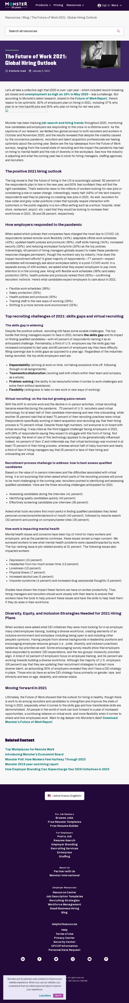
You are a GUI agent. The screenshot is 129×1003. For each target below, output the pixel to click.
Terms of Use (65, 933)
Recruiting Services (64, 848)
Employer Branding (64, 844)
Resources (74, 5)
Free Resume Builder (64, 825)
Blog (26, 17)
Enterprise (64, 852)
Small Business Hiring (64, 908)
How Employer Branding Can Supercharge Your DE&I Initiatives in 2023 (57, 769)
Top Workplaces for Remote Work (29, 749)
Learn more (45, 995)
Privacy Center (64, 937)
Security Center (64, 941)
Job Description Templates (64, 896)
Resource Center (64, 892)
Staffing (64, 856)
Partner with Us (64, 871)
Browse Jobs (64, 817)
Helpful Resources (64, 924)
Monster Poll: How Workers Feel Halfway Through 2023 (45, 759)
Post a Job (64, 836)
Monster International (65, 875)
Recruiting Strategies (64, 900)
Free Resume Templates (64, 821)
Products (42, 5)
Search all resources (15, 24)
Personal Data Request (64, 949)
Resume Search (64, 840)
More (115, 5)
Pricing (58, 5)
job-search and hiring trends (62, 123)
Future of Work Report (91, 98)
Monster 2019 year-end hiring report (31, 764)
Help (64, 929)
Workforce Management (64, 904)
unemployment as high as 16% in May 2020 (56, 94)
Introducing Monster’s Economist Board (34, 754)
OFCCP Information (64, 945)
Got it (58, 995)
